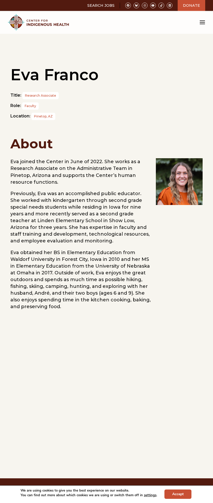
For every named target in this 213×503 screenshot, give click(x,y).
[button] (202, 23)
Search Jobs (101, 5)
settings (150, 495)
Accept (178, 494)
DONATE (191, 5)
